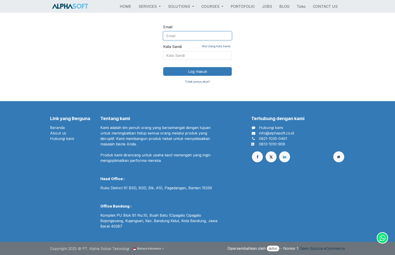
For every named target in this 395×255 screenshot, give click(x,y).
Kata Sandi (196, 46)
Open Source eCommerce (322, 248)
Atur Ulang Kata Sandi (216, 46)
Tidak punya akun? (197, 81)
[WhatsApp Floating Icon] (382, 238)
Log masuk (197, 71)
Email (167, 27)
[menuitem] (125, 6)
